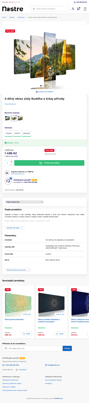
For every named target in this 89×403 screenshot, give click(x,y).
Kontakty (48, 383)
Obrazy (11, 17)
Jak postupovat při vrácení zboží (14, 390)
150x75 (17, 133)
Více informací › (11, 104)
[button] (85, 8)
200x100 (26, 133)
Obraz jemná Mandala (14, 319)
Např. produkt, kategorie (46, 9)
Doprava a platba (9, 387)
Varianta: (8, 128)
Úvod (4, 17)
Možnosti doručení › (18, 174)
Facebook (23, 369)
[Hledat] (34, 8)
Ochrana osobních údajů (11, 383)
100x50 (8, 133)
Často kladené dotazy (53, 380)
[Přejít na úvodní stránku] (12, 9)
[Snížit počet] (11, 164)
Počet (7, 163)
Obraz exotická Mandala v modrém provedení (49, 320)
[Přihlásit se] (72, 9)
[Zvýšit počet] (11, 161)
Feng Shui (21, 17)
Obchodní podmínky (10, 380)
